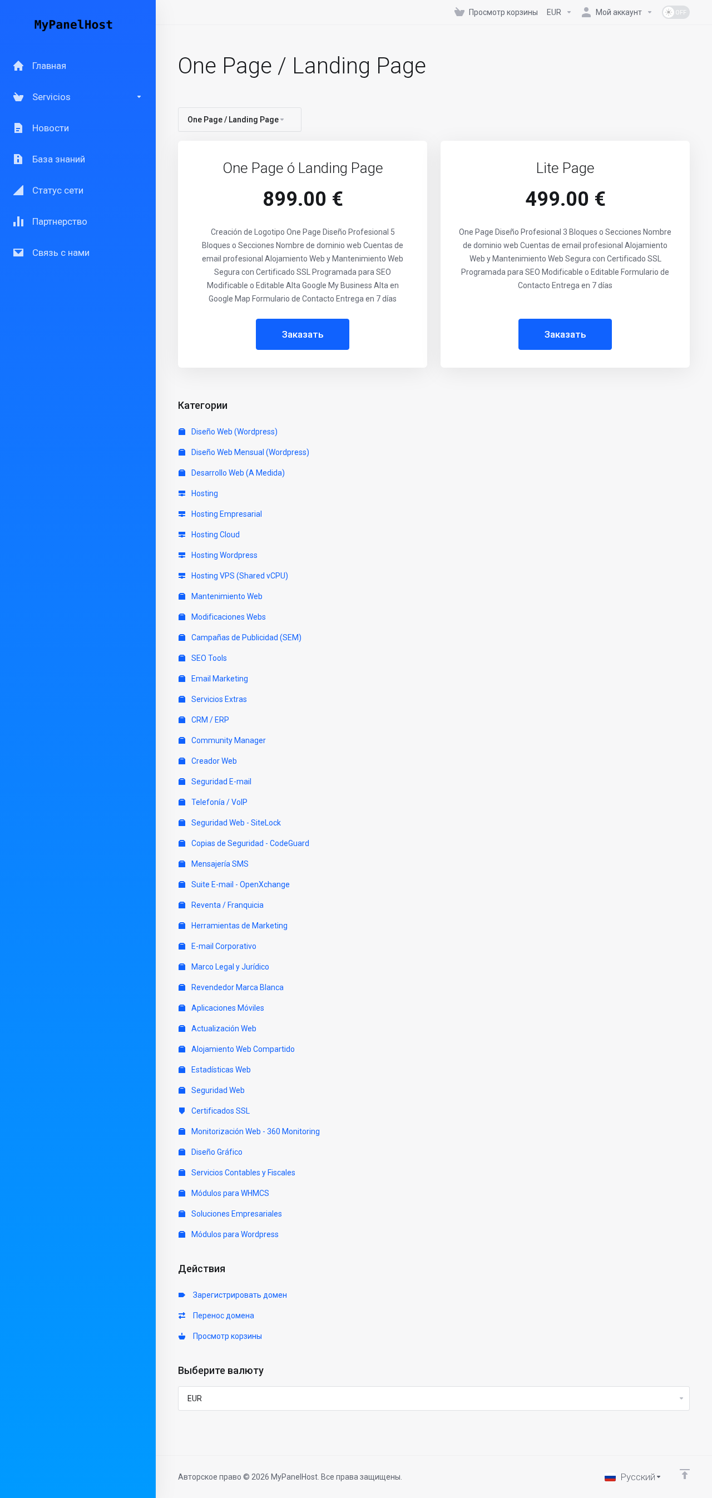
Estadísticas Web (220, 1069)
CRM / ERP (209, 719)
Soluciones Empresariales (236, 1213)
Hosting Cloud (215, 534)
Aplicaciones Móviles (227, 1007)
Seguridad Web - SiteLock (235, 822)
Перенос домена (222, 1315)
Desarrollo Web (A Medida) (237, 472)
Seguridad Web (217, 1090)
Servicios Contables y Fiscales (242, 1172)
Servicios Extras (218, 699)
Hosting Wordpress (224, 555)
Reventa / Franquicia (227, 905)
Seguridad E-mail (220, 781)
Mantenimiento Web (226, 596)
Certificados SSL (220, 1110)
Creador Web (213, 761)
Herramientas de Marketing (239, 925)
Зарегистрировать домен (238, 1295)
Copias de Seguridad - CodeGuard (249, 843)
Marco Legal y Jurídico (229, 966)
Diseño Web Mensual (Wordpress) (249, 452)
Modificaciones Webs (228, 616)
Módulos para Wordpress (234, 1234)
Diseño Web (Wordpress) (234, 431)
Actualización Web (223, 1028)
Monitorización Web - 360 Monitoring (255, 1131)
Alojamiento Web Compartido (242, 1049)
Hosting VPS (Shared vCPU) (239, 575)
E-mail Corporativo (223, 946)
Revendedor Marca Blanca (237, 987)
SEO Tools (208, 658)
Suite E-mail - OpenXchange (240, 884)
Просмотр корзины (226, 1336)
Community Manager (228, 740)
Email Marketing (219, 678)
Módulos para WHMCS (229, 1193)
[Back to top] (685, 1474)
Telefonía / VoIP (219, 802)
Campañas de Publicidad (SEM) (245, 637)
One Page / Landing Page (233, 119)
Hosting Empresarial (226, 514)
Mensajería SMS (219, 863)
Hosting (204, 493)
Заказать (303, 334)
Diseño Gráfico (216, 1152)
